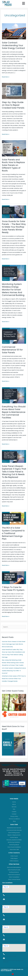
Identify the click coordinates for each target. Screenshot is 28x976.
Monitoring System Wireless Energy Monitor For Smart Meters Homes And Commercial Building (13, 290)
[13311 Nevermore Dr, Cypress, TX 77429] (4, 939)
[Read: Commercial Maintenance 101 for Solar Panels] (14, 335)
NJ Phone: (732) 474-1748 (10, 897)
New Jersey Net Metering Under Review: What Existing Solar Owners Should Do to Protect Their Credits (13, 662)
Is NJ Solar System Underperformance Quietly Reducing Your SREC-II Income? (14, 670)
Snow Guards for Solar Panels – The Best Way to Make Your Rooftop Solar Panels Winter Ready (14, 227)
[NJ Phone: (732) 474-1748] (4, 895)
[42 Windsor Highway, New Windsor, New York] (4, 919)
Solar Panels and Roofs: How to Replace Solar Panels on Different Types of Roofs (13, 165)
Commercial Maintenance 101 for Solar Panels (12, 349)
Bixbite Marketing (18, 974)
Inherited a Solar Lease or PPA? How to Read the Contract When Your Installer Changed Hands (14, 678)
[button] (19, 4)
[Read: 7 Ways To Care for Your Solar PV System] (14, 577)
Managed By (8, 974)
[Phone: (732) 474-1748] (4, 935)
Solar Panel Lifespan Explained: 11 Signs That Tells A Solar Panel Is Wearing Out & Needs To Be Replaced (14, 472)
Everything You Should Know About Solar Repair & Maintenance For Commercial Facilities (13, 412)
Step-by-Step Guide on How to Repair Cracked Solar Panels (13, 105)
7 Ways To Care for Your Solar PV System (13, 589)
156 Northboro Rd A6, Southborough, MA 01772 (13, 961)
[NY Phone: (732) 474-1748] (4, 915)
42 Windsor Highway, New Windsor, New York (13, 922)
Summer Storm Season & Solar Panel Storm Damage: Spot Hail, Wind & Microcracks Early (13, 644)
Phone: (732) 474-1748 (9, 937)
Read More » (5, 77)
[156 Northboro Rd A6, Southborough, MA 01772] (4, 958)
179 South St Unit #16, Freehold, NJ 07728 (13, 902)
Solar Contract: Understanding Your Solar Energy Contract (13, 45)
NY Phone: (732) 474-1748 (10, 917)
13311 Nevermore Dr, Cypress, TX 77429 (14, 941)
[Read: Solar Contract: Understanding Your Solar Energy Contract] (14, 31)
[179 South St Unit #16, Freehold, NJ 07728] (4, 899)
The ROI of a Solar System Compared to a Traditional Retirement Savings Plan (13, 533)
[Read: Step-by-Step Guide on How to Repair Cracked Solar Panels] (14, 91)
